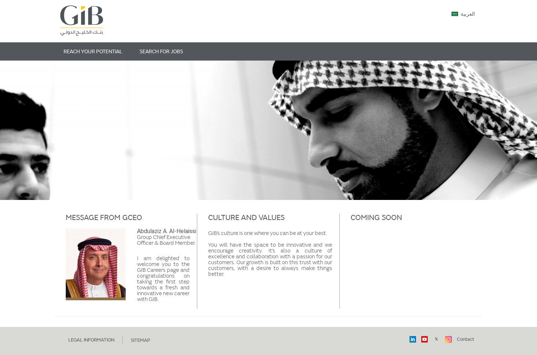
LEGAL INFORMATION (91, 339)
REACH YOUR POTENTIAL (93, 51)
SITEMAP (140, 340)
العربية (468, 14)
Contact (465, 339)
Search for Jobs (161, 51)
